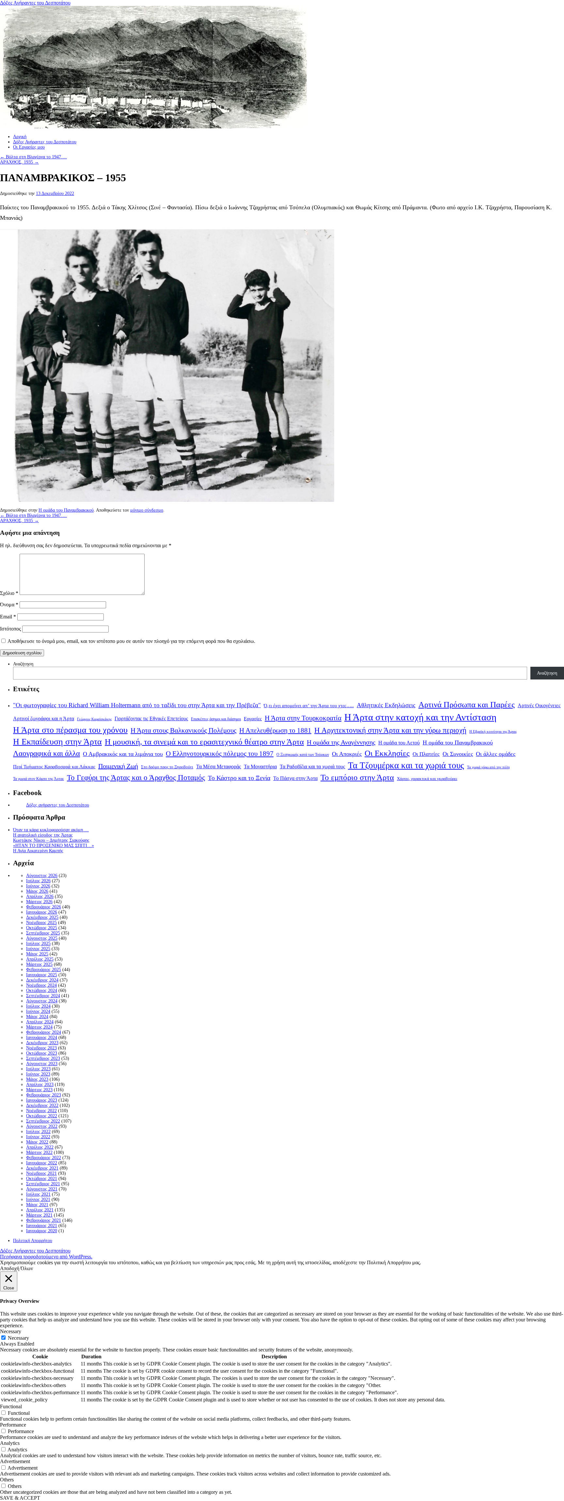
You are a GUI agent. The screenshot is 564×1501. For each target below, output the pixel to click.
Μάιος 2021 (37, 1204)
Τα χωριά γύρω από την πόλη (488, 767)
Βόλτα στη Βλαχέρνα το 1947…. (33, 156)
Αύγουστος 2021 (41, 1189)
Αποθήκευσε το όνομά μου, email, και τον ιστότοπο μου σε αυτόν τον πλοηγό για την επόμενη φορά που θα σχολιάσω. (131, 641)
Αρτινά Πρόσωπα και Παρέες (466, 704)
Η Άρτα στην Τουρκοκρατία (303, 718)
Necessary (18, 1338)
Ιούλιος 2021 (38, 1194)
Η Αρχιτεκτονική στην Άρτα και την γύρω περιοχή (390, 730)
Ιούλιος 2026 (38, 880)
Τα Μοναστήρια (260, 767)
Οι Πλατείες (426, 754)
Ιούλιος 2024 (38, 1006)
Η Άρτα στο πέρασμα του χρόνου (70, 730)
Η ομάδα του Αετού (399, 743)
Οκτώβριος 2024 (41, 990)
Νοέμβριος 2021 (41, 1173)
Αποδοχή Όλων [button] (16, 1268)
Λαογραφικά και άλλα (46, 753)
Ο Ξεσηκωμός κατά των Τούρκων (302, 754)
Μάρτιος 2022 (39, 1152)
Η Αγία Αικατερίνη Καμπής (38, 850)
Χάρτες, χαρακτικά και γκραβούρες (427, 778)
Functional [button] (11, 1406)
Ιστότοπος (10, 628)
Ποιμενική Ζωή (118, 766)
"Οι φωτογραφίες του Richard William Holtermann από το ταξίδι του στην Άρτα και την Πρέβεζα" (137, 705)
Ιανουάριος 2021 (41, 1225)
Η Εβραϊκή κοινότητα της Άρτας (493, 731)
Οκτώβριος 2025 (41, 927)
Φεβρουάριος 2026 (43, 906)
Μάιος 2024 (37, 1016)
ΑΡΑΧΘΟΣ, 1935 (19, 162)
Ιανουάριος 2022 (41, 1162)
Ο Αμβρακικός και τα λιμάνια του (123, 754)
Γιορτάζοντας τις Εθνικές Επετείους (151, 718)
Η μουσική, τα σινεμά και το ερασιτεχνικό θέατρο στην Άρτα (204, 741)
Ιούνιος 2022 (38, 1136)
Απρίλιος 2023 (40, 1084)
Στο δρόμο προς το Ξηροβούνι (167, 767)
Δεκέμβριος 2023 (42, 1042)
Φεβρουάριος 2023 (43, 1095)
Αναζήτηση (23, 664)
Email (8, 616)
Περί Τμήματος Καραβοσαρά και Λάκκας (54, 766)
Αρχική (19, 136)
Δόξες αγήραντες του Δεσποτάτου (57, 805)
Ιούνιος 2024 (38, 1011)
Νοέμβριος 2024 (41, 985)
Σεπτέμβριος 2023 (43, 1058)
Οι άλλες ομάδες (495, 754)
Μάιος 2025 (37, 953)
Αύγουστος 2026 (41, 875)
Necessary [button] (10, 1331)
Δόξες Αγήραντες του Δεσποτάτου (35, 3)
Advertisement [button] (15, 1461)
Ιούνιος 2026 (38, 886)
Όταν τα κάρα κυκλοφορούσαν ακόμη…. (51, 829)
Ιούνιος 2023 (38, 1074)
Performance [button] (13, 1425)
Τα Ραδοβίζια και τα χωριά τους (312, 766)
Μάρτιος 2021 (39, 1215)
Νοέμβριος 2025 (41, 922)
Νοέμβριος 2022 (41, 1110)
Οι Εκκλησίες (387, 753)
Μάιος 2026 (37, 891)
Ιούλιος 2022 (38, 1131)
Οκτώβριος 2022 (41, 1115)
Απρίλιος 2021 (40, 1209)
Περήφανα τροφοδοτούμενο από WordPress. (46, 1256)
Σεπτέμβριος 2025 (43, 933)
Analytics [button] (10, 1443)
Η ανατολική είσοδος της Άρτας (43, 835)
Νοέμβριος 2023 (41, 1048)
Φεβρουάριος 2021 (43, 1220)
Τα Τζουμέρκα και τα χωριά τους (406, 765)
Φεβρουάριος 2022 (43, 1157)
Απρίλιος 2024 (40, 1021)
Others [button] (7, 1479)
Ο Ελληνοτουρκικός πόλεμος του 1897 (220, 753)
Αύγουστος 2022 (41, 1126)
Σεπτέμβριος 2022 (43, 1121)
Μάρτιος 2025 (39, 964)
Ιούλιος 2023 (38, 1068)
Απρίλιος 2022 (40, 1147)
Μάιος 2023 (37, 1079)
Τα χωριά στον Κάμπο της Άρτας (38, 778)
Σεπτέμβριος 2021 (43, 1183)
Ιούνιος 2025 (38, 948)
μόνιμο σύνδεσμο (146, 510)
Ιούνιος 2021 (38, 1199)
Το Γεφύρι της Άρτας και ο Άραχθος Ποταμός (136, 778)
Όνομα (9, 604)
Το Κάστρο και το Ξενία (239, 777)
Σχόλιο (9, 593)
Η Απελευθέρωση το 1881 (275, 730)
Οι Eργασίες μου (29, 147)
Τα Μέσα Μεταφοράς (218, 767)
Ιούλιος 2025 (38, 943)
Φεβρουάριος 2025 (43, 969)
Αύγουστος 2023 (41, 1063)
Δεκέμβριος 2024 (42, 980)
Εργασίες (253, 718)
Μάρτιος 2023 (39, 1089)
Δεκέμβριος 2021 (42, 1168)
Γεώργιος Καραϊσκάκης (94, 719)
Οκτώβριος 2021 (41, 1178)
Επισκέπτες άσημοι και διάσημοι (216, 719)
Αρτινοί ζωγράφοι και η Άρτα (43, 719)
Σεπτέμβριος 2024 (43, 995)
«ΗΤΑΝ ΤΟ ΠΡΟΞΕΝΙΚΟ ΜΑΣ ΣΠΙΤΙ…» (53, 845)
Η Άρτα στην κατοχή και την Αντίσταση (420, 717)
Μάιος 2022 (37, 1142)
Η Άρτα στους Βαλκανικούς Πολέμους (183, 730)
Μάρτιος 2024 (39, 1027)
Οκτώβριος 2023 (41, 1053)
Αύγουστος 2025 (41, 938)
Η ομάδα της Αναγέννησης (341, 742)
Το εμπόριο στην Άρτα (357, 777)
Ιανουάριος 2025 (41, 974)
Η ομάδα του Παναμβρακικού (66, 510)
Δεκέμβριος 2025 (42, 917)
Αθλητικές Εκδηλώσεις (386, 705)
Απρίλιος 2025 (40, 959)
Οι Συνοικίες (458, 754)
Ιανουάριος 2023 (41, 1100)
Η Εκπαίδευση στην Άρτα (57, 741)
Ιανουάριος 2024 (41, 1037)
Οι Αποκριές (347, 754)
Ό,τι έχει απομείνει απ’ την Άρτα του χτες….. (309, 705)
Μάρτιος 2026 (39, 901)
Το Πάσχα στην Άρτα (295, 778)
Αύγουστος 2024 (41, 1000)
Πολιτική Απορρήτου (32, 1240)
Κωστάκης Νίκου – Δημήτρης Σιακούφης (51, 840)
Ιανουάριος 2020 (41, 1230)
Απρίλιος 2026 (40, 896)
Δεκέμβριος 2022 (42, 1105)
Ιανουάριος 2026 (41, 912)
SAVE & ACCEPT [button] (20, 1498)
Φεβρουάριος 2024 (43, 1032)
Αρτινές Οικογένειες (539, 705)
